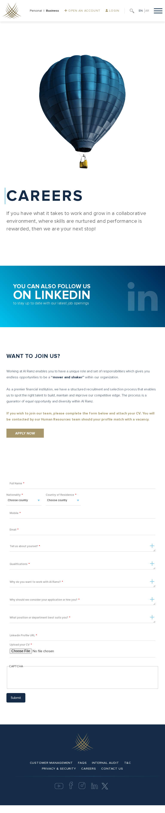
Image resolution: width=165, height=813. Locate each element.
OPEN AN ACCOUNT (83, 10)
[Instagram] (82, 788)
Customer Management (51, 763)
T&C (127, 763)
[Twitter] (105, 786)
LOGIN (113, 10)
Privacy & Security (59, 768)
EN (141, 10)
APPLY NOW (25, 433)
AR (147, 10)
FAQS (82, 763)
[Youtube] (59, 788)
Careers (88, 768)
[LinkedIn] (94, 788)
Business (52, 10)
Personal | (38, 10)
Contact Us (112, 768)
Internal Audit (105, 763)
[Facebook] (71, 788)
